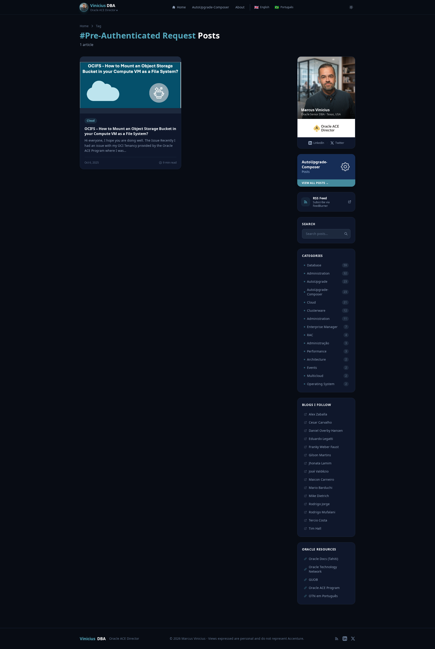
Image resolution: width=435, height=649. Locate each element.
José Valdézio (319, 471)
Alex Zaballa (318, 414)
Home (181, 7)
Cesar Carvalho (320, 422)
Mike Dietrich (319, 496)
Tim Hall (315, 528)
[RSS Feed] (336, 638)
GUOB (313, 579)
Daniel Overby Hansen (326, 430)
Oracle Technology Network (323, 569)
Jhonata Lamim (320, 463)
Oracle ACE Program (324, 588)
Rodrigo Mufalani (322, 512)
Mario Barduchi (320, 487)
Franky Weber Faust (324, 447)
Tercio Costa (318, 520)
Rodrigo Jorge (319, 504)
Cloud (91, 121)
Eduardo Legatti (321, 439)
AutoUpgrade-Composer (210, 7)
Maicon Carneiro (321, 479)
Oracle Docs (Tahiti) (323, 559)
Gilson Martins (320, 455)
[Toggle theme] (351, 7)
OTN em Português (323, 596)
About (239, 7)
